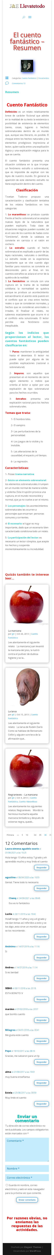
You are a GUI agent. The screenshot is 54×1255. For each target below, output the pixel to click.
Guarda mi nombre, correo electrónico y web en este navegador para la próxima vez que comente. (25, 1189)
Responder (41, 867)
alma (8, 1071)
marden (9, 1009)
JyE (13, 633)
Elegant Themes (32, 1247)
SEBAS (8, 988)
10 (27, 835)
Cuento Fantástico (29, 78)
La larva (12, 711)
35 (40, 835)
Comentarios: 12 (18, 83)
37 (50, 835)
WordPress (35, 1251)
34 (35, 835)
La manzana (14, 630)
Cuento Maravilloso (28, 801)
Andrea (9, 967)
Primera (10, 835)
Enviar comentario (27, 1199)
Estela (8, 1092)
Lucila (8, 914)
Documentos (43, 78)
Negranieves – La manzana (22, 794)
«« (18, 835)
